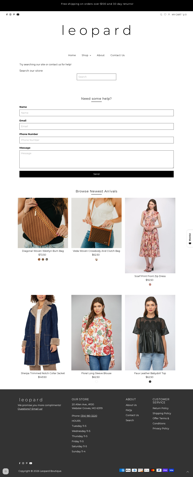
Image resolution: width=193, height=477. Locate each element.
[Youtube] (18, 14)
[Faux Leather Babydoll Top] (150, 332)
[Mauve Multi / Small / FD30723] (150, 284)
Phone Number (28, 134)
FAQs (129, 410)
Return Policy (161, 408)
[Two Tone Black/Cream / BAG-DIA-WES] (46, 259)
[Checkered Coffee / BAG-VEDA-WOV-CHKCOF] (96, 259)
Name (23, 107)
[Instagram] (10, 14)
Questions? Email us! (30, 408)
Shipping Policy (162, 413)
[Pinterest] (14, 14)
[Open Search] (161, 14)
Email (22, 120)
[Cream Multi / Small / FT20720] (96, 381)
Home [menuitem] (72, 55)
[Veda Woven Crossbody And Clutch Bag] (96, 223)
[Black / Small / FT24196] (150, 381)
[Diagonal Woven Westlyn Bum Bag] (43, 223)
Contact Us (132, 415)
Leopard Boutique (50, 471)
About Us (131, 405)
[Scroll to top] (187, 471)
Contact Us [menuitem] (118, 55)
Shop (85, 55)
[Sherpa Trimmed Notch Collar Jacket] (43, 332)
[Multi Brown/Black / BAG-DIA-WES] (43, 259)
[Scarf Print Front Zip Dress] (150, 235)
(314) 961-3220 (89, 415)
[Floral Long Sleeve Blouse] (96, 332)
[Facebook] (7, 14)
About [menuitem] (101, 55)
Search (130, 420)
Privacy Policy (161, 428)
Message (24, 147)
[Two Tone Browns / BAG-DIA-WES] (39, 259)
